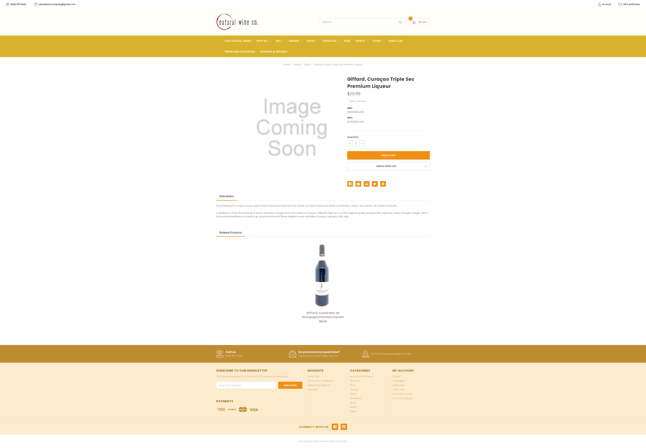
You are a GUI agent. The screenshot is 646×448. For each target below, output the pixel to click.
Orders (396, 376)
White (311, 40)
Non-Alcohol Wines (238, 40)
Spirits (360, 40)
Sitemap (312, 389)
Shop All (262, 40)
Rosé (347, 40)
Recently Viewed (402, 393)
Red (278, 40)
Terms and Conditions (240, 51)
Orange (294, 40)
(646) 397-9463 (18, 4)
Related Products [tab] (230, 232)
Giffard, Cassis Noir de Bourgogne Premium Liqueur (323, 315)
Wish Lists (398, 389)
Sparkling (329, 40)
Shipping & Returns (273, 51)
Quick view (343, 245)
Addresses (398, 385)
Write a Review (358, 101)
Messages (398, 380)
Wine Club (395, 40)
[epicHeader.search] (400, 22)
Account (606, 4)
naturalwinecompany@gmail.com (56, 4)
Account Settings (402, 398)
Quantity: (353, 137)
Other (377, 40)
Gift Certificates (631, 4)
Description (226, 196)
